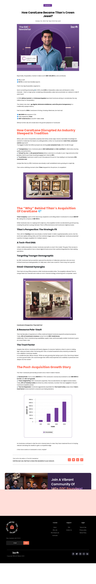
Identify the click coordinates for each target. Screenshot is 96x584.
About (54, 527)
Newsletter (47, 5)
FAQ (69, 527)
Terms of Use (83, 527)
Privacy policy (83, 530)
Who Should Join (55, 532)
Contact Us (69, 530)
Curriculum (55, 535)
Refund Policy (83, 532)
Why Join (55, 530)
